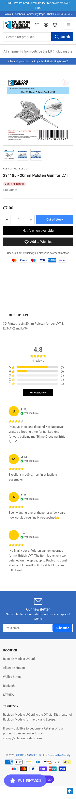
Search (65, 37)
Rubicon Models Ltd (15, 168)
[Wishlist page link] (37, 25)
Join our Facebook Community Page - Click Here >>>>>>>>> (38, 14)
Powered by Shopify (58, 755)
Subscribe (62, 628)
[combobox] (38, 36)
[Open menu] (68, 24)
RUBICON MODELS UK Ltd (30, 755)
